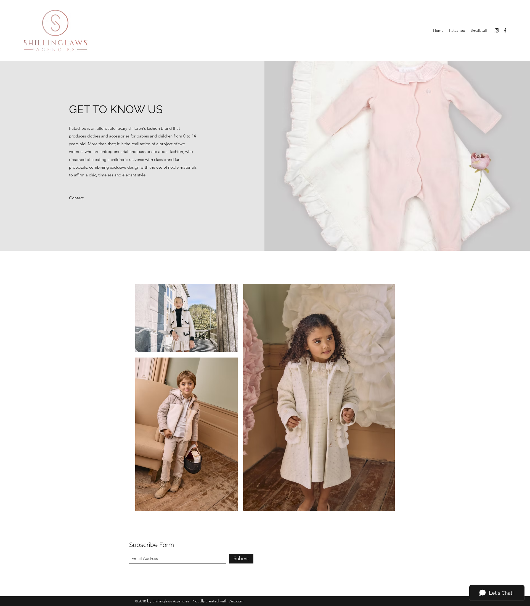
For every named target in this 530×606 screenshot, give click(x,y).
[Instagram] (497, 30)
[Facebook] (505, 30)
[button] (76, 198)
